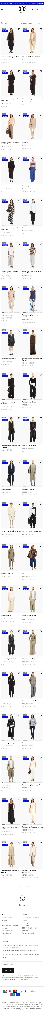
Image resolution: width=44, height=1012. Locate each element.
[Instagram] (24, 905)
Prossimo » (26, 886)
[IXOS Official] (22, 9)
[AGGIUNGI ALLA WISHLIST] (19, 29)
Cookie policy (26, 925)
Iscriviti (7, 971)
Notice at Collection (35, 1008)
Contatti (4, 923)
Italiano (32, 991)
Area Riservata (6, 933)
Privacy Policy (13, 979)
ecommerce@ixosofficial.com (33, 1006)
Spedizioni (25, 920)
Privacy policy (26, 923)
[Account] (37, 9)
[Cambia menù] (2, 9)
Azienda (4, 920)
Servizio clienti (7, 918)
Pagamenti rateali (28, 933)
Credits (22, 1010)
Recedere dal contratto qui (31, 918)
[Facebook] (20, 905)
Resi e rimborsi (7, 930)
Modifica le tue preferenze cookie (20, 1008)
